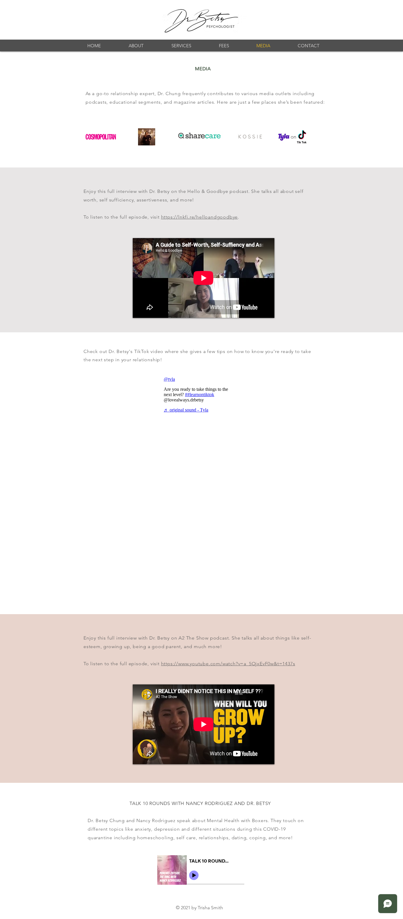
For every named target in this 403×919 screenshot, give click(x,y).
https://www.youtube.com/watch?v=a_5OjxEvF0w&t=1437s (228, 663)
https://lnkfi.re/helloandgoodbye (199, 217)
